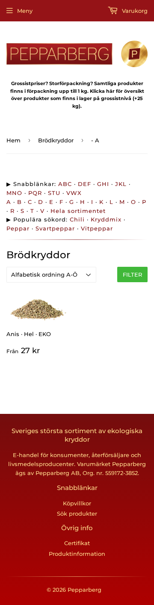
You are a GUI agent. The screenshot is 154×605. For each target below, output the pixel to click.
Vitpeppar (97, 228)
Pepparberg (84, 589)
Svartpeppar (55, 228)
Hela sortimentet (78, 210)
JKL (121, 183)
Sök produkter (77, 513)
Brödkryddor (56, 140)
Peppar (18, 228)
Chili (77, 219)
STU (54, 192)
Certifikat (77, 543)
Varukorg (134, 10)
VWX (74, 192)
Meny (25, 10)
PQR (35, 192)
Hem (13, 140)
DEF (84, 183)
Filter (132, 274)
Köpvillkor (77, 503)
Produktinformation (77, 553)
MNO (14, 192)
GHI (103, 183)
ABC (65, 183)
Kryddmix (106, 219)
